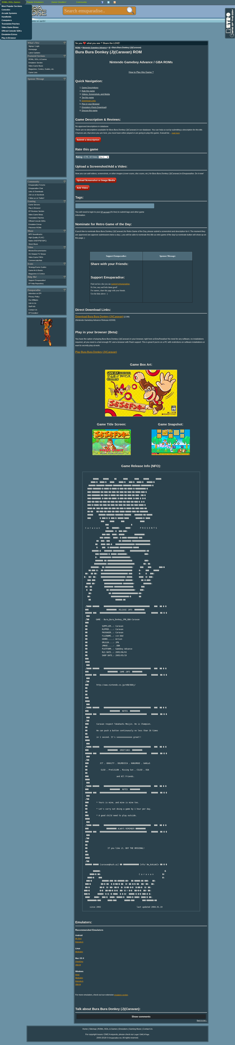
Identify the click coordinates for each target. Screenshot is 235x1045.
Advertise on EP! (34, 293)
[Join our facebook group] (102, 2)
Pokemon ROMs (34, 228)
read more (176, 133)
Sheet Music (33, 244)
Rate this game (88, 91)
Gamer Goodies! (58, 2)
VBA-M (78, 965)
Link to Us (32, 303)
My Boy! (78, 939)
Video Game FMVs (35, 257)
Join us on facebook (36, 195)
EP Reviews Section (36, 211)
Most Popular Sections (12, 6)
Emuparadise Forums (36, 185)
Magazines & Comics (36, 274)
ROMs (77, 48)
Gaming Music (135, 1029)
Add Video (82, 187)
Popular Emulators (35, 2)
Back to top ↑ (202, 1020)
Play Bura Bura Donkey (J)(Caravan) (96, 352)
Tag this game (88, 97)
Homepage (32, 49)
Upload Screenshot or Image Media (96, 180)
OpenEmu (79, 961)
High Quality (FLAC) (36, 237)
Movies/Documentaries (37, 251)
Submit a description (88, 139)
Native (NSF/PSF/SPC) (37, 241)
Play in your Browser (91, 104)
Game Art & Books (35, 270)
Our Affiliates (33, 300)
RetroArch (79, 942)
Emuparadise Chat (35, 188)
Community (81, 2)
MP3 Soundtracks (35, 234)
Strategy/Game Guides (37, 267)
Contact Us (32, 310)
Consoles (6, 10)
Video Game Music (35, 66)
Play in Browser (9, 38)
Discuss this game (90, 110)
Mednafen (79, 952)
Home (85, 1029)
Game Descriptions (90, 88)
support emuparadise (120, 284)
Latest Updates (34, 53)
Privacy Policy (33, 297)
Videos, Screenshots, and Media (96, 94)
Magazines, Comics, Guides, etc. (41, 69)
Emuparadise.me (115, 1038)
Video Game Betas (10, 27)
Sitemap (92, 1029)
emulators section (121, 995)
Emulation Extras (9, 34)
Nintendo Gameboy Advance (94, 48)
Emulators (123, 1029)
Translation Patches (11, 24)
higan (77, 975)
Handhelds (6, 17)
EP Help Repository (36, 283)
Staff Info (31, 306)
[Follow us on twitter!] (108, 2)
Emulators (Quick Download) (94, 107)
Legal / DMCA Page (141, 1034)
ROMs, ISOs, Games (11, 2)
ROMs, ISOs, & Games (37, 59)
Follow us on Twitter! (36, 198)
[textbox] (99, 10)
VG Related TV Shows (37, 254)
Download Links (89, 101)
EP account (105, 212)
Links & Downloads (35, 191)
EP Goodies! (33, 313)
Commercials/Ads (35, 260)
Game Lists (32, 72)
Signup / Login (33, 46)
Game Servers (34, 205)
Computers (7, 20)
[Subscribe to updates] (115, 2)
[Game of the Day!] (229, 23)
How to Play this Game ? (141, 72)
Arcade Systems (9, 13)
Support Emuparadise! (37, 280)
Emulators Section (35, 63)
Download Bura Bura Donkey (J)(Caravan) (99, 316)
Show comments (141, 1016)
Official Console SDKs (12, 31)
